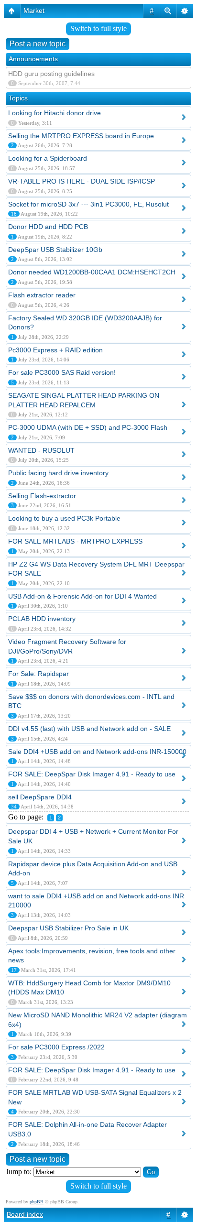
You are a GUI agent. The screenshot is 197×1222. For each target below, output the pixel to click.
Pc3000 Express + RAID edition (55, 350)
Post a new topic (38, 44)
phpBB (37, 1201)
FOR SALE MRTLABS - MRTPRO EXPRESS (75, 541)
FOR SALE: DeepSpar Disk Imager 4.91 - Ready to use (91, 774)
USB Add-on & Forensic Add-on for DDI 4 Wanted (82, 596)
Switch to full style (98, 28)
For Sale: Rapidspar (38, 673)
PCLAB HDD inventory (42, 618)
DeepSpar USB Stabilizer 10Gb (55, 249)
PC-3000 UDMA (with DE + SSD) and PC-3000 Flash (87, 427)
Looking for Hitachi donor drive (54, 113)
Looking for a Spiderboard (47, 158)
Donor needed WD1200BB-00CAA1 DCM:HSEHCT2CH (91, 272)
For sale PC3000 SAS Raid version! (62, 372)
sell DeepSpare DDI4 (40, 797)
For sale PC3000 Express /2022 (56, 1047)
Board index (25, 1214)
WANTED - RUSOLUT (41, 450)
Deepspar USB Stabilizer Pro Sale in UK (68, 928)
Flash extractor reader (42, 295)
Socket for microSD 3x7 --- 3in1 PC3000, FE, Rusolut (88, 204)
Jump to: (19, 1171)
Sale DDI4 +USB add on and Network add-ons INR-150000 (97, 751)
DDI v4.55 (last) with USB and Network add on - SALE (89, 728)
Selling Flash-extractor (42, 496)
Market (33, 10)
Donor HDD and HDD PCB (48, 226)
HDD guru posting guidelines (51, 73)
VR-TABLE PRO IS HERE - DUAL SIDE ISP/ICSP (81, 181)
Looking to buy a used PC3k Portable (64, 518)
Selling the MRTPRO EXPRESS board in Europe (81, 136)
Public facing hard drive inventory (58, 473)
